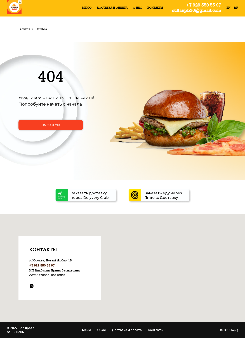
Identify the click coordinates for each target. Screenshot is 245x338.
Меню (86, 330)
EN (228, 7)
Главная (24, 29)
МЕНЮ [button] (86, 7)
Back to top (228, 330)
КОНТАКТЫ (155, 7)
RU (236, 7)
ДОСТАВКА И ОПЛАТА (112, 7)
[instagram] (31, 286)
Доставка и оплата (127, 330)
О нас (101, 330)
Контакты (155, 330)
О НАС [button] (137, 7)
